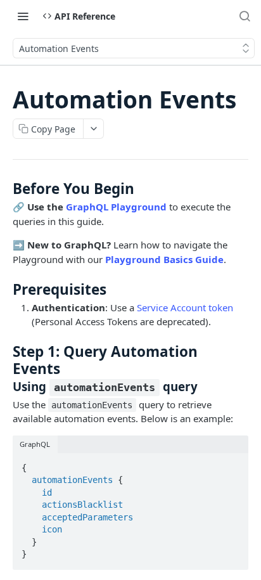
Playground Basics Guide (164, 259)
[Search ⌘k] (244, 16)
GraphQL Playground (116, 206)
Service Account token (185, 307)
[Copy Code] (233, 464)
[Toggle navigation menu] (23, 16)
